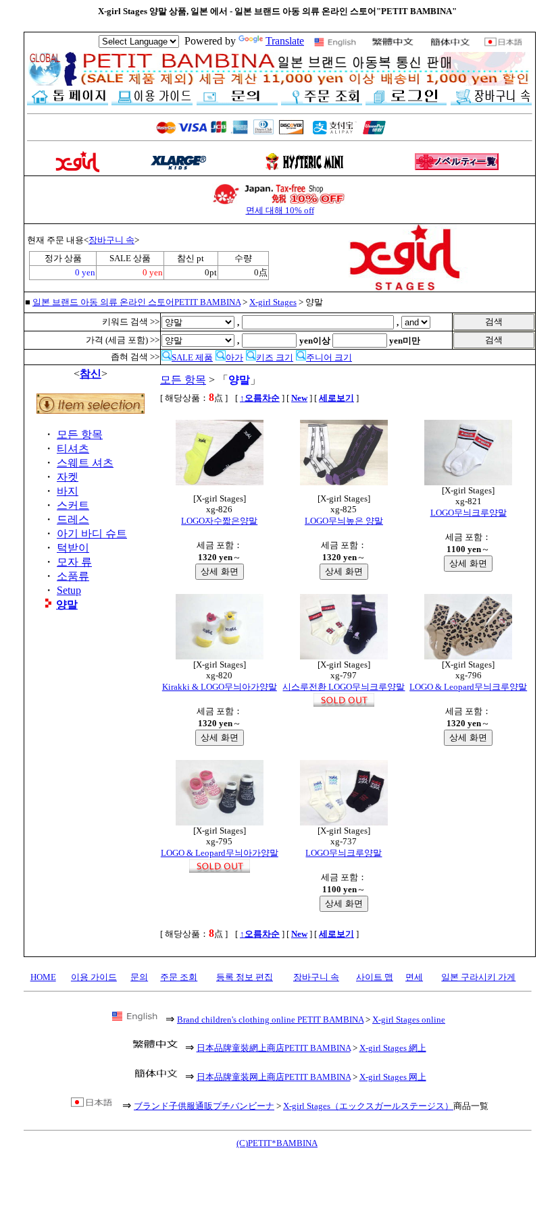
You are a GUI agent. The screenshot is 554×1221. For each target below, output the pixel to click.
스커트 (73, 505)
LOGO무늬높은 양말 (344, 521)
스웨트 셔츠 (85, 462)
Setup (69, 590)
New (299, 398)
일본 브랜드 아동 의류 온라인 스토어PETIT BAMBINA (136, 302)
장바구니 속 (111, 240)
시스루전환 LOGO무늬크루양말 (343, 687)
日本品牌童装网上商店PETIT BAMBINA (274, 1077)
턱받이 (73, 547)
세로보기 (336, 398)
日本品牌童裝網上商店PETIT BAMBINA (274, 1048)
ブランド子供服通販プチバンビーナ (204, 1106)
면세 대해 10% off (280, 210)
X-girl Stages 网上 (392, 1077)
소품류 (73, 576)
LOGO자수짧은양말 (219, 521)
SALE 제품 (192, 357)
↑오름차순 (260, 398)
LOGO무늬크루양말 (468, 513)
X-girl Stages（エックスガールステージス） (368, 1106)
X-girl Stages (273, 302)
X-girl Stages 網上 (392, 1048)
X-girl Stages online (408, 1019)
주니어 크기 (329, 357)
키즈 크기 (274, 357)
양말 (67, 604)
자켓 (67, 477)
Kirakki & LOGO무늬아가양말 (219, 687)
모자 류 (74, 562)
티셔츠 (73, 448)
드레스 (73, 519)
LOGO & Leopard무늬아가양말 (219, 853)
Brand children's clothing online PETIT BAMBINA (270, 1019)
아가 (234, 357)
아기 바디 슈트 (92, 533)
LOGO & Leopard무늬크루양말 (468, 687)
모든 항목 (80, 434)
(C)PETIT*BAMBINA (277, 1143)
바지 (67, 491)
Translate (285, 41)
